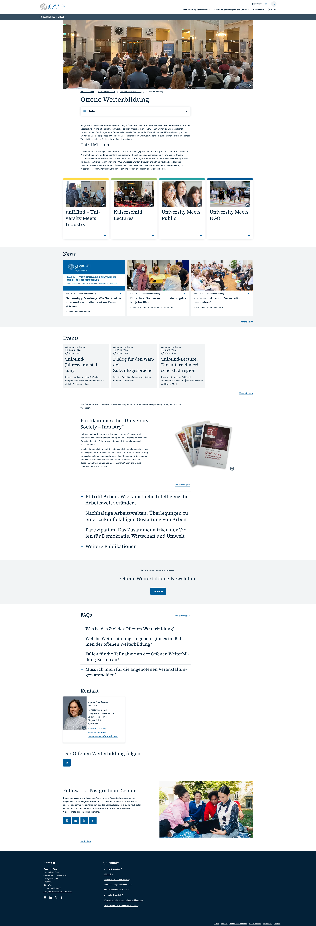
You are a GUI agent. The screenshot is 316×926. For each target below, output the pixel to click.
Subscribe (158, 591)
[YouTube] (56, 898)
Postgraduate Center (52, 16)
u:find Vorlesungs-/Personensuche (118, 884)
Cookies (277, 923)
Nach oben (85, 841)
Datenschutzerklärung (238, 923)
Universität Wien (87, 91)
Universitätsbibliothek (113, 895)
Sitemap (224, 923)
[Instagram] (45, 898)
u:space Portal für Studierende (116, 879)
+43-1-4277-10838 (97, 728)
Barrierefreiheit (255, 923)
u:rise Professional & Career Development (121, 905)
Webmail (107, 874)
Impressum (267, 923)
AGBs (216, 923)
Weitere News (246, 321)
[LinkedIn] (50, 898)
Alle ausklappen (182, 484)
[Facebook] (61, 898)
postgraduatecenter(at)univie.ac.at (57, 891)
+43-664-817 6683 (97, 732)
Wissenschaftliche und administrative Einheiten (123, 900)
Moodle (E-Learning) (112, 869)
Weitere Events (246, 393)
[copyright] (249, 85)
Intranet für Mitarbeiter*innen (116, 890)
